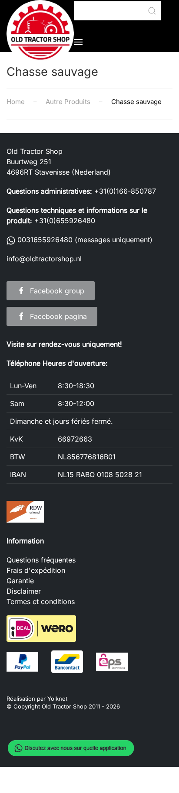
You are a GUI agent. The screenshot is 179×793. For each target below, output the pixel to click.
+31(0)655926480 (64, 220)
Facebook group (57, 290)
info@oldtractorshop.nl (44, 258)
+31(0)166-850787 (125, 191)
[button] (78, 42)
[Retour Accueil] (40, 33)
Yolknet (57, 698)
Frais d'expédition (36, 570)
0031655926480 (44, 239)
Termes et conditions (41, 601)
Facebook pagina (58, 316)
